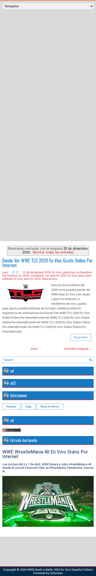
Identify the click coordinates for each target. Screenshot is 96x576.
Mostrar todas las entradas (53, 252)
